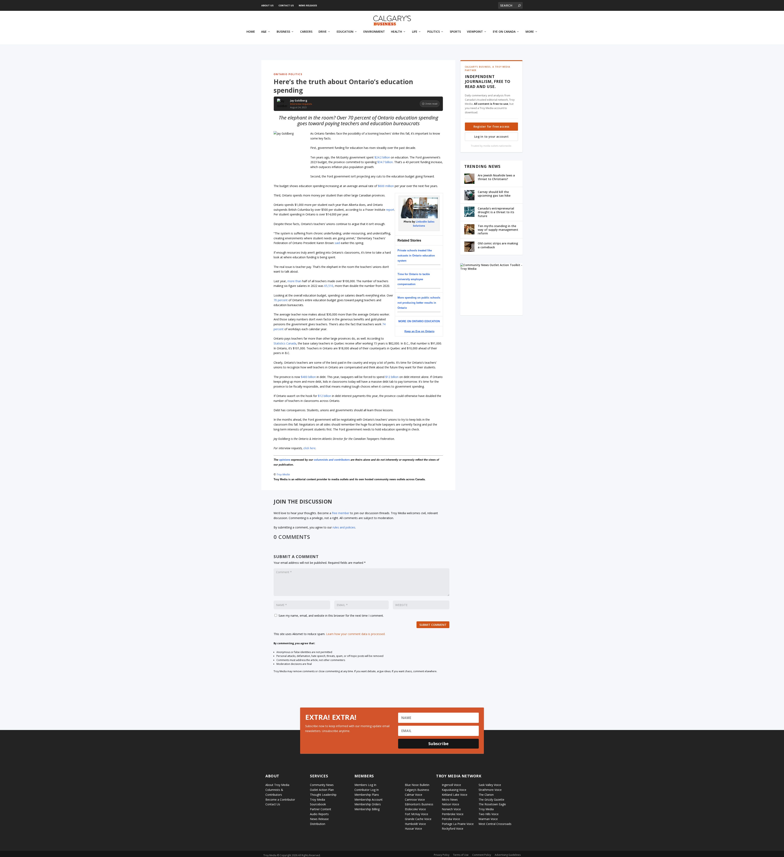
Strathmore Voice (490, 790)
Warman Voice (488, 819)
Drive (322, 31)
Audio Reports (319, 814)
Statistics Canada (285, 343)
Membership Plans (366, 795)
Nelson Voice (450, 804)
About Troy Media (277, 785)
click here (309, 448)
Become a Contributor (280, 799)
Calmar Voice (413, 795)
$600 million (386, 186)
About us (267, 5)
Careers (306, 31)
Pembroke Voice (452, 814)
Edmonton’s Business (419, 804)
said (337, 243)
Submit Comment (433, 625)
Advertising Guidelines (508, 855)
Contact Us (272, 804)
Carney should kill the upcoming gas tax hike (494, 193)
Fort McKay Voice (416, 814)
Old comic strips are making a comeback (498, 245)
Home (250, 31)
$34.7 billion (385, 162)
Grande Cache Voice (418, 819)
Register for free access (491, 126)
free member (340, 513)
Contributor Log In (366, 790)
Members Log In (365, 785)
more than (294, 281)
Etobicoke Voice (415, 809)
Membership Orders (367, 804)
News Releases (308, 5)
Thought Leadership (323, 795)
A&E (264, 31)
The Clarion (486, 795)
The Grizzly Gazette (491, 799)
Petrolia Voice (451, 819)
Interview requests (301, 104)
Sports (455, 31)
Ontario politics (288, 74)
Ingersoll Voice (451, 785)
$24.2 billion (382, 157)
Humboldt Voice (415, 824)
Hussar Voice (413, 828)
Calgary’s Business (417, 790)
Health (396, 31)
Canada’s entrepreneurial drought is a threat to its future (496, 212)
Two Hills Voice (489, 814)
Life (414, 31)
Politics (433, 31)
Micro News (450, 799)
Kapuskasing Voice (454, 790)
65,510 (328, 286)
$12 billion (392, 377)
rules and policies (344, 527)
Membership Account (368, 799)
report (390, 210)
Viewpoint (475, 31)
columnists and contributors (332, 459)
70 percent (281, 300)
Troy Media (283, 474)
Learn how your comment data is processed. (355, 634)
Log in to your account (491, 136)
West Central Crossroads (495, 824)
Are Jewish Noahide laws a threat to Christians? (496, 177)
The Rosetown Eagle (492, 804)
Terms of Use (461, 855)
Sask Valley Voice (490, 785)
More (530, 31)
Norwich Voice (451, 809)
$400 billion (308, 377)
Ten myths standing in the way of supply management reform (498, 229)
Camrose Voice (415, 799)
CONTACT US (286, 5)
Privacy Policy (441, 855)
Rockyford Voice (452, 828)
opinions (284, 459)
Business (283, 31)
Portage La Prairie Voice (458, 824)
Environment (374, 31)
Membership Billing (367, 809)
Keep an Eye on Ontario (419, 331)
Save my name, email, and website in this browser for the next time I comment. (331, 615)
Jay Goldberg (298, 100)
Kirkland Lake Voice (454, 795)
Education (345, 31)
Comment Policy (481, 855)
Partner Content (320, 809)
